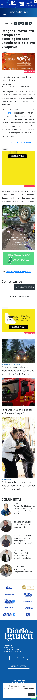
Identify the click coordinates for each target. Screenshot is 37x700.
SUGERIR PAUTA (18, 658)
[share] (30, 23)
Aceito (31, 695)
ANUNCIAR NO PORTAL (19, 666)
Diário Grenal (20, 567)
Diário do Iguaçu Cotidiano (11, 364)
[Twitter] (19, 23)
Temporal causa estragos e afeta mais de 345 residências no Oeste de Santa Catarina (18, 371)
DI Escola (18, 503)
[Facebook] (15, 23)
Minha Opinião (20, 550)
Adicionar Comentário (25, 287)
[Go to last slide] (4, 227)
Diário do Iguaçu (7, 479)
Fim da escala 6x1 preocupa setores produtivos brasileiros (22, 555)
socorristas (8, 113)
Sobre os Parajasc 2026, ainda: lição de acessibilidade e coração (23, 540)
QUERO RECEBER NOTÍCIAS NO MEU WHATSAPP (18, 257)
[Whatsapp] (23, 23)
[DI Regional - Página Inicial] (9, 587)
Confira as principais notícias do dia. (16, 143)
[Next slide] (32, 227)
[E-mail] (26, 23)
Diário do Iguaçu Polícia (10, 407)
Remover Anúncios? (29, 71)
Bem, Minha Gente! (22, 522)
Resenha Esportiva (22, 536)
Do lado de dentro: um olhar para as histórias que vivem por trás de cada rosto (18, 486)
